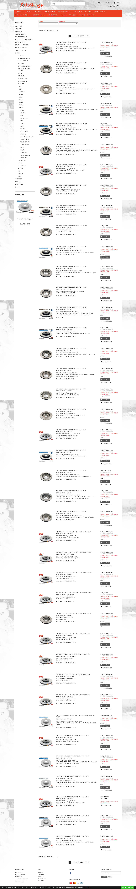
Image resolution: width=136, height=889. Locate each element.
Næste (82, 36)
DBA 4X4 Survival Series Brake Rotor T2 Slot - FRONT (71, 63)
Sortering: (41, 30)
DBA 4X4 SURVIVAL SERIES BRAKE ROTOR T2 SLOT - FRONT (71, 42)
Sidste (87, 36)
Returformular (19, 882)
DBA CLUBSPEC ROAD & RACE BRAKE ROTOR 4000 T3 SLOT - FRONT (73, 532)
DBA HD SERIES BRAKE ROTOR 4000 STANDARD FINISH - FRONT (72, 735)
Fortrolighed (18, 872)
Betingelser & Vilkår (20, 880)
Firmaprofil (18, 876)
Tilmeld (104, 877)
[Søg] (83, 4)
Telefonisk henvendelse (21, 878)
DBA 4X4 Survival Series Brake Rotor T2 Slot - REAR (71, 491)
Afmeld (110, 877)
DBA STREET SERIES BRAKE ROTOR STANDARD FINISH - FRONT (25, 218)
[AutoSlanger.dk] (32, 4)
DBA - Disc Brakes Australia (68, 51)
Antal (102, 50)
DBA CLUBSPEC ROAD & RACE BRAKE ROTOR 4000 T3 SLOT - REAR (73, 634)
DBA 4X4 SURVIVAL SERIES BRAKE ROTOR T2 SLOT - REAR (71, 348)
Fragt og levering (20, 874)
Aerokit (62, 318)
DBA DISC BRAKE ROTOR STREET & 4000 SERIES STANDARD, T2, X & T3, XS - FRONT (75, 716)
